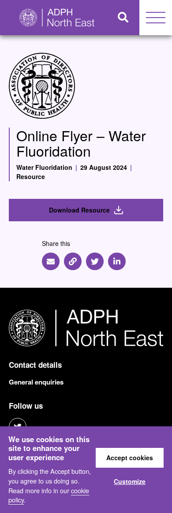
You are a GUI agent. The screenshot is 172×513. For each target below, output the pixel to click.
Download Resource (79, 209)
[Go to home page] (53, 17)
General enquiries (36, 382)
